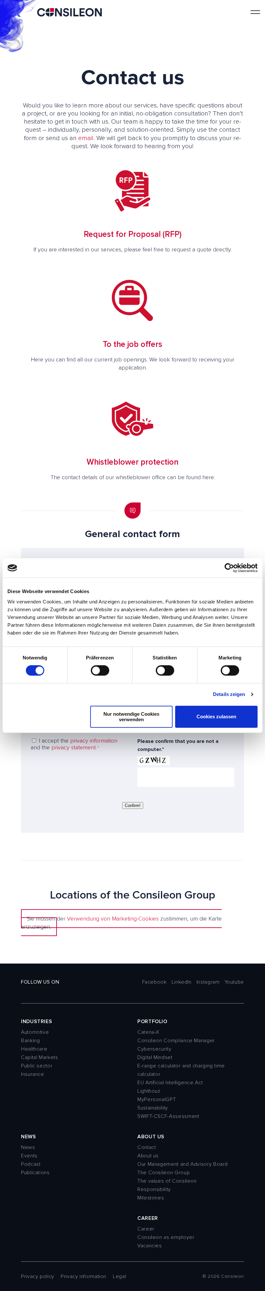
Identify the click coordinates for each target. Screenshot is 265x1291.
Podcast (30, 1164)
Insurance (32, 1074)
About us (148, 1156)
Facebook (154, 982)
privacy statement (73, 747)
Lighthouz (148, 1091)
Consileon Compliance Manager (176, 1040)
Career (145, 1229)
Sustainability (152, 1108)
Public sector (36, 1066)
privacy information (93, 740)
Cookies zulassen (216, 716)
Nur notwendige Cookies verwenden (131, 716)
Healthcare (34, 1049)
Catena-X (148, 1032)
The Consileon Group (163, 1172)
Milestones (150, 1198)
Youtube (234, 982)
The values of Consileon (167, 1181)
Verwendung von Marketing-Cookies (113, 918)
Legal (119, 1276)
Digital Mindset (155, 1057)
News (28, 1147)
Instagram (208, 982)
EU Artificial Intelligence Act (170, 1082)
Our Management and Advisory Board (182, 1164)
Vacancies (149, 1245)
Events (29, 1156)
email (85, 138)
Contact (146, 1147)
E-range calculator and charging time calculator (181, 1070)
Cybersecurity (154, 1049)
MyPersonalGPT (156, 1099)
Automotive (35, 1032)
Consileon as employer (165, 1237)
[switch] (100, 670)
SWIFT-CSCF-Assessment (168, 1116)
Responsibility (154, 1189)
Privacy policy (37, 1276)
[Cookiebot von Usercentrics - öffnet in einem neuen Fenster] (229, 568)
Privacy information (83, 1276)
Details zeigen (229, 694)
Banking (30, 1040)
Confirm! (133, 805)
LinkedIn (182, 982)
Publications (35, 1172)
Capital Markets (39, 1057)
